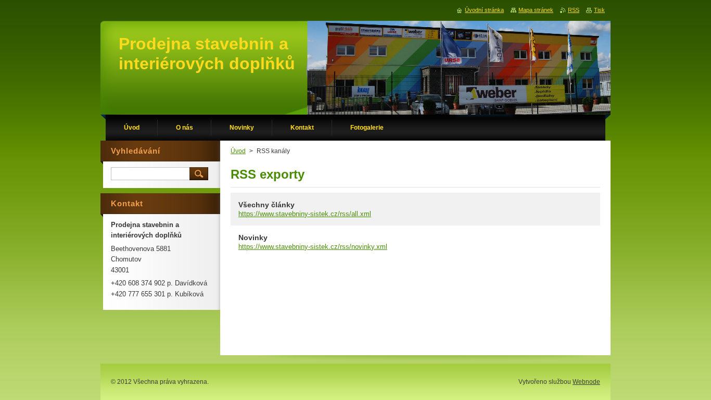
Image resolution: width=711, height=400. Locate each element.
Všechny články (266, 205)
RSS (573, 10)
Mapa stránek (535, 10)
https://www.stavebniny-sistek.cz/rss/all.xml (304, 214)
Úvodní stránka (484, 10)
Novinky (253, 237)
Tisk (599, 10)
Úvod (238, 151)
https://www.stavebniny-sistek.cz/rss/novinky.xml (312, 247)
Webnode (586, 382)
